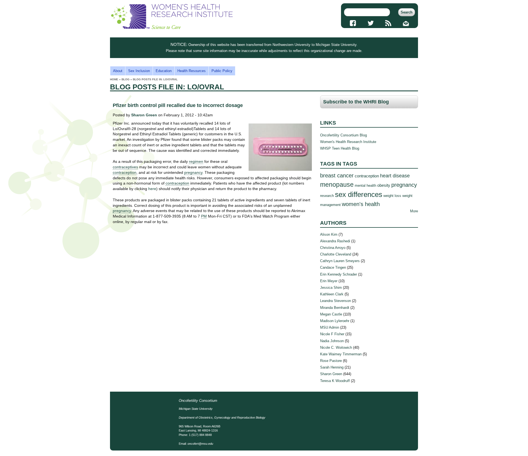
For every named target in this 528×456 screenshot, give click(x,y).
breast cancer (337, 175)
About (117, 71)
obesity (383, 185)
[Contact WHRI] (406, 23)
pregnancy (404, 185)
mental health (365, 185)
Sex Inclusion (139, 71)
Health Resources (191, 71)
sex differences (358, 194)
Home (114, 79)
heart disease (395, 175)
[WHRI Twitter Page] (370, 23)
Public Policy (221, 71)
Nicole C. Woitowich (336, 347)
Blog (126, 79)
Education (164, 71)
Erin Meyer (328, 281)
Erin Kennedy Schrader (338, 274)
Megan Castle (331, 314)
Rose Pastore (331, 361)
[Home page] (172, 28)
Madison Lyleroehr (334, 321)
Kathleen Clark (331, 294)
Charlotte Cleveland (335, 254)
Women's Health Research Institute (348, 142)
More (414, 211)
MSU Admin (329, 327)
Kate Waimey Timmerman (341, 354)
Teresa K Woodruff (335, 381)
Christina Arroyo (332, 248)
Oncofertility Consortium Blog (343, 135)
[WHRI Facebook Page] (353, 23)
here (152, 188)
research (327, 196)
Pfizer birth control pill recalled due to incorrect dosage (178, 105)
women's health (361, 204)
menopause (337, 184)
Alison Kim (328, 234)
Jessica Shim (331, 287)
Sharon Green (144, 115)
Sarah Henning (331, 367)
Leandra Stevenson (335, 301)
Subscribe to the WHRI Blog (356, 102)
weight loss (392, 196)
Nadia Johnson (332, 341)
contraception (367, 176)
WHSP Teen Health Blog (339, 148)
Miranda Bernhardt (334, 308)
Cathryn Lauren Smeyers (340, 261)
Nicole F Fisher (332, 334)
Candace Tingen (333, 267)
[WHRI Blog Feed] (388, 23)
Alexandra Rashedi (335, 241)
